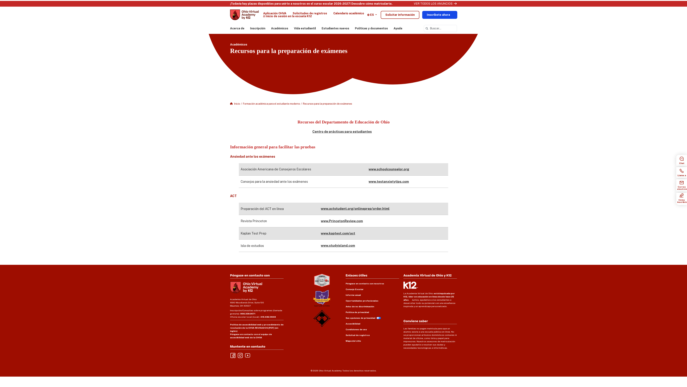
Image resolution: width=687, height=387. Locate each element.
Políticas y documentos (371, 28)
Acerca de (237, 28)
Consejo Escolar (355, 289)
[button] (372, 15)
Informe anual (353, 295)
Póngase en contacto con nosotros (365, 283)
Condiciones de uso (356, 329)
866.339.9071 (247, 313)
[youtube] (247, 355)
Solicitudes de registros (310, 13)
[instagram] (239, 355)
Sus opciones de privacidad (360, 318)
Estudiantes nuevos (335, 28)
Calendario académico (348, 13)
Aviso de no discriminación (360, 306)
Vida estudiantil (305, 28)
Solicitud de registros (358, 335)
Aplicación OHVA (274, 13)
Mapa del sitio (353, 341)
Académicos (279, 28)
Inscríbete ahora (438, 14)
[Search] (427, 28)
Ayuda (398, 28)
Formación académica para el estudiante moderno (271, 103)
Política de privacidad (357, 312)
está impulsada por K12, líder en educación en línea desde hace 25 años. (429, 296)
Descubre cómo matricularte (371, 3)
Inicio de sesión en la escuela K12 (289, 16)
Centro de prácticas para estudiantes (342, 131)
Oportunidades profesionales (362, 301)
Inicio (237, 103)
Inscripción (257, 28)
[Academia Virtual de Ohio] (244, 14)
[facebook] (232, 355)
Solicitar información (400, 14)
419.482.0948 (268, 317)
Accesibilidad (353, 323)
